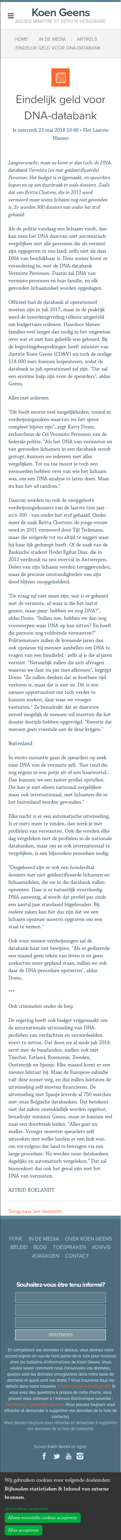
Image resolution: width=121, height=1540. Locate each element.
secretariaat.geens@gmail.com (35, 1404)
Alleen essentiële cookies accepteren (42, 1518)
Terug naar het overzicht (35, 1211)
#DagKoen (45, 1256)
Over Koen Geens (88, 1239)
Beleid (19, 1247)
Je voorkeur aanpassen (26, 1509)
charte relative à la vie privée (83, 1386)
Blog (40, 1247)
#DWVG (101, 1247)
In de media (44, 1239)
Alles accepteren (23, 1530)
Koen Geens (60, 15)
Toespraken (69, 1247)
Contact (77, 1256)
